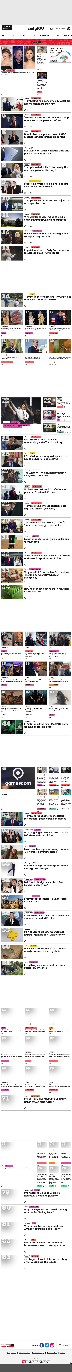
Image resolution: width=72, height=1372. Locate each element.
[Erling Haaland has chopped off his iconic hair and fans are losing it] (42, 792)
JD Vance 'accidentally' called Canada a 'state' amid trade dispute (63, 403)
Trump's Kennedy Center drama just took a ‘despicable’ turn (47, 202)
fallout (3, 714)
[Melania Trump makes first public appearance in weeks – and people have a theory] (42, 1145)
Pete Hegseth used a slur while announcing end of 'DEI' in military (43, 441)
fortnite (64, 808)
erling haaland (41, 808)
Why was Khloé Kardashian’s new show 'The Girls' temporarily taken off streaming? (46, 575)
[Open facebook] (41, 1345)
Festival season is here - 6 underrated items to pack (45, 900)
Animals (33, 946)
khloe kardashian (35, 569)
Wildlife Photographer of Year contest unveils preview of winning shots (45, 950)
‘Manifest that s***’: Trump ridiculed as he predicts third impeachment (60, 1055)
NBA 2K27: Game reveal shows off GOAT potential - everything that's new (54, 1180)
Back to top (65, 1345)
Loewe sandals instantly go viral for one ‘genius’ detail (46, 540)
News (13, 35)
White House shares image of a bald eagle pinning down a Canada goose (45, 218)
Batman (52, 1163)
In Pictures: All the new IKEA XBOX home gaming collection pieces (46, 725)
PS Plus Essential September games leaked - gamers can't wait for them (44, 933)
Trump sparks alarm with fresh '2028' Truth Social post (34, 680)
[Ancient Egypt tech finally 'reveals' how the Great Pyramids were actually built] (42, 1169)
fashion (35, 536)
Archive (62, 1353)
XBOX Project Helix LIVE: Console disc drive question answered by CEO (60, 357)
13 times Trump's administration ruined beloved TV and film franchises (34, 655)
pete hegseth (36, 437)
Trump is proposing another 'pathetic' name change (33, 357)
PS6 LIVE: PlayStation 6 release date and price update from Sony (46, 152)
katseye (37, 829)
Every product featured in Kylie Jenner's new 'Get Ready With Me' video (41, 779)
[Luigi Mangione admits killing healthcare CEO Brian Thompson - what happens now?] (60, 669)
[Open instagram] (52, 1345)
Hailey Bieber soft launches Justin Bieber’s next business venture (11, 654)
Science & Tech (44, 35)
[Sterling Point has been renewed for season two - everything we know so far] (18, 1153)
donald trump (36, 98)
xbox (34, 586)
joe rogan (35, 1256)
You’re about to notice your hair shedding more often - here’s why (59, 709)
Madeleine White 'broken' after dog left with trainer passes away (46, 185)
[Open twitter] (47, 1345)
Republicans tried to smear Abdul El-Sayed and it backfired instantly (35, 1085)
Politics (40, 80)
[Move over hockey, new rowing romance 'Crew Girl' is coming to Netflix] (12, 852)
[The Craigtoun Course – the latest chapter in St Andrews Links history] (49, 427)
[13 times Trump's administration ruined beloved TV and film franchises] (36, 639)
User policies (11, 1353)
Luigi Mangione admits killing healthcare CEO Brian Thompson (59, 680)
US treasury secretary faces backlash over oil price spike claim (59, 1085)
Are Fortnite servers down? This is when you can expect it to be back (66, 801)
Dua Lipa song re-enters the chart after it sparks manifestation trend (11, 680)
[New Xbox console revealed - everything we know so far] (12, 592)
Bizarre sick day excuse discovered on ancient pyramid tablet (53, 801)
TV (58, 411)
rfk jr (39, 91)
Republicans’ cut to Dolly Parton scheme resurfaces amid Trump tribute (47, 251)
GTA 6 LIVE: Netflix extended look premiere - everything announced (41, 60)
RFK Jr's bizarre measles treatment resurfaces (11, 357)
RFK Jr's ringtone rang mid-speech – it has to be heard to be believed (46, 457)
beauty (4, 333)
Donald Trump (10, 70)
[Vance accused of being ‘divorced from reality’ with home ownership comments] (36, 1043)
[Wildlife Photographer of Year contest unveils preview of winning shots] (12, 952)
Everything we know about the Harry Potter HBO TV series (44, 966)
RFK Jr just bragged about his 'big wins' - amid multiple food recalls (35, 1030)
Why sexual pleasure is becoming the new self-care (11, 1030)
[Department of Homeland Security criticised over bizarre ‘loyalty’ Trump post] (60, 317)
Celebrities (28, 231)
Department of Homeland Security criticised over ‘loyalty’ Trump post (59, 329)
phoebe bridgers (40, 879)
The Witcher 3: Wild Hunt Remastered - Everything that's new (46, 474)
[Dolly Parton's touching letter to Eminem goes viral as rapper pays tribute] (12, 237)
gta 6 (39, 67)
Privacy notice (24, 1353)
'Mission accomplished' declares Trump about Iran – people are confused (46, 119)
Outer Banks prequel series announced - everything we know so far (11, 1056)
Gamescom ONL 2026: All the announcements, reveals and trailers (17, 793)
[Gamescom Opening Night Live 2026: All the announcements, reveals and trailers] (18, 778)
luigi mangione (54, 684)
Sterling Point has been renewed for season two (15, 1168)
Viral (26, 181)
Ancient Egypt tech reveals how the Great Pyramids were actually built (41, 1179)
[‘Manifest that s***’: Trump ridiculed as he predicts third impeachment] (60, 1043)
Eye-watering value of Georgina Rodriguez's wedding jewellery (42, 1194)
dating (3, 1027)
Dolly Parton (35, 247)
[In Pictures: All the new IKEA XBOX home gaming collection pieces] (12, 727)
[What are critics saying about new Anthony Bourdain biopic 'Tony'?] (12, 1229)
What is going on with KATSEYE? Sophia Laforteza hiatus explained (46, 834)
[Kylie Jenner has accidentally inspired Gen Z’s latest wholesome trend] (12, 1073)
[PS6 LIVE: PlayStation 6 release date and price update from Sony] (12, 154)
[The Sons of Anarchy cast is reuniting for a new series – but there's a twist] (60, 639)
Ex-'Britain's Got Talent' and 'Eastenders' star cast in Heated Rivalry (46, 917)
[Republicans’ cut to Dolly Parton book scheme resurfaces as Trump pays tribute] (12, 253)
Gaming (23, 35)
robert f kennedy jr (7, 362)
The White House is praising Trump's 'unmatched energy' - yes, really (44, 524)
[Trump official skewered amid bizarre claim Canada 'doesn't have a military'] (54, 770)
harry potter (33, 962)
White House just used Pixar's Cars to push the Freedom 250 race (45, 491)
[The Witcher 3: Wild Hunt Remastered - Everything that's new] (12, 476)
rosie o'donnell (66, 1163)
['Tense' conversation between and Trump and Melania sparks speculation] (12, 559)
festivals (36, 896)
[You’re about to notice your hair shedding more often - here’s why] (60, 697)
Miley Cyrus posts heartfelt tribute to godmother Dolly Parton (35, 329)
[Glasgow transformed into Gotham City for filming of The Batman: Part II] (54, 1145)
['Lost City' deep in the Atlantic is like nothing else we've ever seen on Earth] (66, 1169)
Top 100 (4, 35)
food (51, 1027)
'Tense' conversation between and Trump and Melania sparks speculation (47, 557)
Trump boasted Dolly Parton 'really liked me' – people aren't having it (46, 169)
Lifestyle (27, 536)
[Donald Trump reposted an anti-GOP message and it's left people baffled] (12, 137)
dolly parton (38, 231)
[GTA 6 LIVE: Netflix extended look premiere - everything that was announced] (42, 49)
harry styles (15, 422)
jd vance (60, 407)
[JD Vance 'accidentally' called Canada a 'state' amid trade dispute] (49, 402)
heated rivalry (39, 912)
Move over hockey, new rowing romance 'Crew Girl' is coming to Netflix (46, 850)
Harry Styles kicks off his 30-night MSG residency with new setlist (16, 426)
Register (53, 57)
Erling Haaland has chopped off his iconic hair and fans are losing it (41, 801)
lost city (64, 1185)
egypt (39, 1185)
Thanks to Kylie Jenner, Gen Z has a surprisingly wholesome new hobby (11, 1085)
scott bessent (53, 1089)
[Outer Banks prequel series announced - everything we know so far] (12, 1043)
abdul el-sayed (30, 1089)
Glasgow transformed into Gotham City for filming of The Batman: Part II (53, 1155)
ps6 (33, 148)
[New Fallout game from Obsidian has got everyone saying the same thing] (12, 697)
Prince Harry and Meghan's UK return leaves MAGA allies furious (45, 1100)
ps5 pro (35, 863)
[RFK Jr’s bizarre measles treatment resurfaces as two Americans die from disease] (12, 346)
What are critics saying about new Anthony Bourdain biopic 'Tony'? (43, 1227)
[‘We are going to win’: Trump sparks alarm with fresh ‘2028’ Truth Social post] (36, 669)
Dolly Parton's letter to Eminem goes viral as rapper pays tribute (47, 235)
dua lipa (4, 684)
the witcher (36, 470)
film (34, 1223)
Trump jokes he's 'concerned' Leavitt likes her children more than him (47, 102)
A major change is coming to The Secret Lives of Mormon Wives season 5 (63, 415)
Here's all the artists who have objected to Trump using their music (17, 73)
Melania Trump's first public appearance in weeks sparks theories (41, 1155)
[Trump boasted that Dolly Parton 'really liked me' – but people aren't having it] (12, 170)
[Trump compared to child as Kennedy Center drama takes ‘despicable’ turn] (12, 204)
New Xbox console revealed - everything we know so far (46, 590)
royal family (35, 1096)
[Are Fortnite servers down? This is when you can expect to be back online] (66, 792)
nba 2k (52, 1185)
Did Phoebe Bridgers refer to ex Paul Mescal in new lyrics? (44, 884)
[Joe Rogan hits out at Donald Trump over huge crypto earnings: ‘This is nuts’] (12, 1262)
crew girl (32, 846)
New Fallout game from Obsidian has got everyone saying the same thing (11, 710)
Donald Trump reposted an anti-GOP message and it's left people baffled (45, 135)
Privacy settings (38, 1353)
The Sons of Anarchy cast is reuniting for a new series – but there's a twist (58, 655)
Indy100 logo (36, 29)
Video (57, 35)
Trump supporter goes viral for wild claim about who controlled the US (47, 298)
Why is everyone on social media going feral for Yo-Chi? (58, 1030)
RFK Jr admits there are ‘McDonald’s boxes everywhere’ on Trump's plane (44, 1244)
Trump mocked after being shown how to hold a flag (65, 779)
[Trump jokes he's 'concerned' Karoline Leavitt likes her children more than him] (12, 104)
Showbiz (27, 1223)
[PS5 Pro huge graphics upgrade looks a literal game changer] (12, 869)
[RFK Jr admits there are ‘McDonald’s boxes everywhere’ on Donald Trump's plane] (12, 1246)
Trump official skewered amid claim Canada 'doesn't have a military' (53, 779)
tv (58, 419)
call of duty (29, 714)
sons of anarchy (54, 651)
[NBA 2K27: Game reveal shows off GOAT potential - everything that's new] (54, 1169)
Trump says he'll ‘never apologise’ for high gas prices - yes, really (45, 507)
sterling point (9, 1166)
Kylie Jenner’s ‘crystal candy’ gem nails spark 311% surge (11, 329)
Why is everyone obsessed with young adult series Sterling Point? (45, 1211)
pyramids (52, 808)
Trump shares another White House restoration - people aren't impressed (45, 817)
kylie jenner (5, 1089)
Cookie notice (52, 1353)
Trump (32, 35)
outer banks (5, 1061)
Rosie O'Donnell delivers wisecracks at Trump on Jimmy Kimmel (65, 1154)
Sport (59, 424)
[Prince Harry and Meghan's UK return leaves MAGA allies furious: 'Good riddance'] (12, 1102)
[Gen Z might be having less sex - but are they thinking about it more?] (12, 1015)
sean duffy (53, 785)
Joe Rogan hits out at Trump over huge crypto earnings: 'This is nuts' (46, 1261)
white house (35, 214)
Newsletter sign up (59, 29)
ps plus (35, 929)
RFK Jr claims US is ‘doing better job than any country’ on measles (42, 85)
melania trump (42, 1163)
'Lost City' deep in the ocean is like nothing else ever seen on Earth (66, 1179)
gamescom (11, 791)
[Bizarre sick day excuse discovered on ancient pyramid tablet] (54, 792)
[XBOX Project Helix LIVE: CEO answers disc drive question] (60, 346)
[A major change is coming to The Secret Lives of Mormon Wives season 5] (49, 415)
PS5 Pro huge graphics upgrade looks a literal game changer (46, 867)
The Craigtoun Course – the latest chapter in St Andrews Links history (63, 428)
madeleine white (35, 181)
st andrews (60, 432)
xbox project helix (54, 362)
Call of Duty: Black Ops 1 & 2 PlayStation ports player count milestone (34, 710)
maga (32, 294)
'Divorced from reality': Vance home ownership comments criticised (35, 1055)
